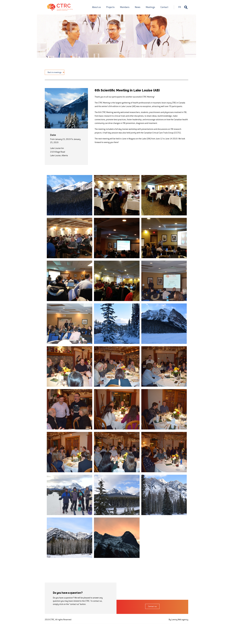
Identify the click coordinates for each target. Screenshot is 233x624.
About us (96, 7)
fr (179, 7)
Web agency (183, 619)
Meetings (150, 7)
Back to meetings (54, 72)
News (137, 7)
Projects (110, 7)
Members (124, 7)
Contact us (152, 606)
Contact (164, 7)
